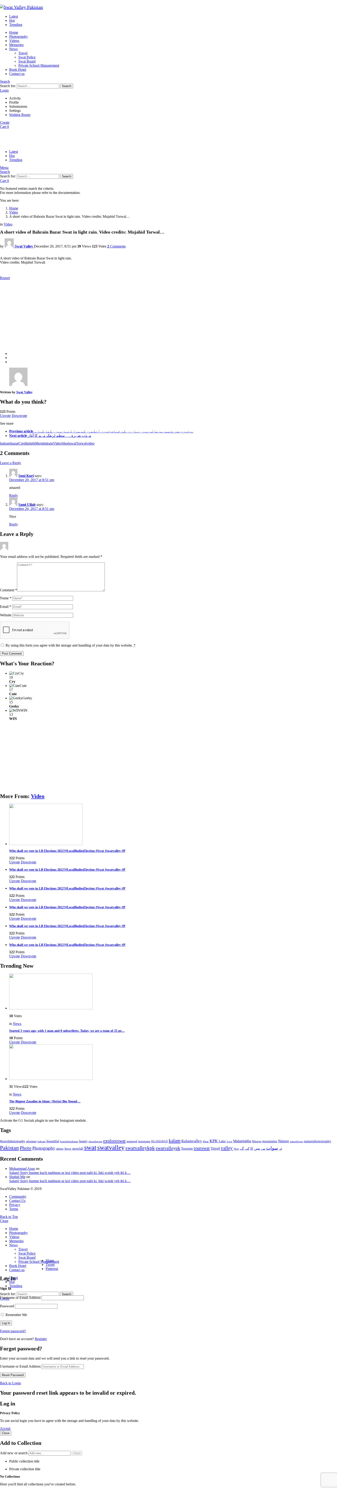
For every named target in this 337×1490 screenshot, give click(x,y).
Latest (13, 16)
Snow (67, 1148)
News (13, 49)
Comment (8, 590)
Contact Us (17, 1201)
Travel (23, 53)
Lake (222, 1141)
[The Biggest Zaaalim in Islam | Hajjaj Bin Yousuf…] (173, 1062)
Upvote (5, 416)
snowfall (77, 1148)
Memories (16, 45)
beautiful (53, 1141)
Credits (24, 443)
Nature (283, 1141)
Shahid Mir (17, 1177)
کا (251, 1148)
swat (72, 443)
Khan (206, 1141)
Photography (18, 37)
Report (5, 278)
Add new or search (14, 1453)
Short (65, 443)
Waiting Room (19, 115)
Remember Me (16, 1315)
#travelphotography (12, 1141)
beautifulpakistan (69, 1141)
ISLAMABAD (159, 1141)
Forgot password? (13, 1331)
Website (5, 615)
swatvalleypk (168, 1148)
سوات (272, 1148)
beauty (83, 1141)
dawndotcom (95, 1141)
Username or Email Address (20, 1298)
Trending (15, 25)
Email (5, 607)
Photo (25, 1148)
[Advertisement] (168, 316)
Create (4, 122)
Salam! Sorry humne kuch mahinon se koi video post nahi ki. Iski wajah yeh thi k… (69, 1173)
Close (4, 1221)
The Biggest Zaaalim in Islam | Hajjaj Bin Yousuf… (44, 1101)
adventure (31, 1141)
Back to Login (10, 1383)
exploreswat (114, 1140)
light (32, 443)
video (90, 443)
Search (66, 86)
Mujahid (41, 443)
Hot (12, 20)
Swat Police (27, 57)
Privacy (14, 1205)
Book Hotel (17, 70)
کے (242, 1148)
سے (263, 1148)
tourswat (202, 1148)
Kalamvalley (191, 1141)
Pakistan (9, 1148)
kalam (174, 1140)
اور (280, 1148)
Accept (5, 1428)
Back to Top (9, 1217)
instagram (144, 1141)
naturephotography (317, 1141)
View (236, 1148)
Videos (14, 41)
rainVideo (54, 443)
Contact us (17, 74)
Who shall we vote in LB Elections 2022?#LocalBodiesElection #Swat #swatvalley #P (67, 851)
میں (257, 1148)
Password (7, 1306)
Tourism (187, 1148)
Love (229, 1141)
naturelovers (296, 1141)
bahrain (5, 443)
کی (247, 1148)
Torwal (81, 443)
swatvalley (110, 1147)
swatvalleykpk (140, 1148)
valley (227, 1148)
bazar (15, 443)
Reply (13, 495)
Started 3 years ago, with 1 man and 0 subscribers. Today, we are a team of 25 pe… (67, 1031)
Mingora (256, 1141)
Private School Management (38, 65)
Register (41, 1339)
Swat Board (27, 61)
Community (17, 1196)
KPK (214, 1141)
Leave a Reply (10, 463)
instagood (132, 1141)
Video (37, 796)
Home (13, 32)
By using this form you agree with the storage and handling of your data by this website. (70, 645)
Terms (13, 1209)
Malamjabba (242, 1141)
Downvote (19, 416)
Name (5, 598)
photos (60, 1148)
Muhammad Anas (22, 1169)
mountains (269, 1141)
